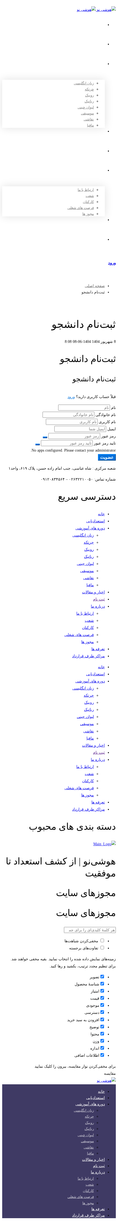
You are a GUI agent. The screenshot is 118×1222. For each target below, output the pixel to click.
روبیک (89, 549)
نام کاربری (107, 422)
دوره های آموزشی (90, 528)
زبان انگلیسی (83, 535)
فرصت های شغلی (79, 635)
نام (113, 408)
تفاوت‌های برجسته (84, 948)
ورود (71, 397)
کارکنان (88, 628)
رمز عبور (108, 436)
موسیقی (87, 571)
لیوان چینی (85, 564)
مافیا (90, 585)
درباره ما (98, 606)
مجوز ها (87, 642)
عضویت (107, 457)
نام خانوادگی (105, 415)
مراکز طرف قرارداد (88, 656)
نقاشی (88, 578)
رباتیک (89, 557)
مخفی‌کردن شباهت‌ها (81, 941)
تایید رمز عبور (105, 443)
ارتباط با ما (85, 613)
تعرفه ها (98, 649)
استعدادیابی (95, 521)
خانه (101, 514)
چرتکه (89, 542)
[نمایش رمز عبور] (45, 437)
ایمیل (111, 429)
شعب (89, 621)
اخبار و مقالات (93, 592)
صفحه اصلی (95, 286)
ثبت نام (99, 599)
